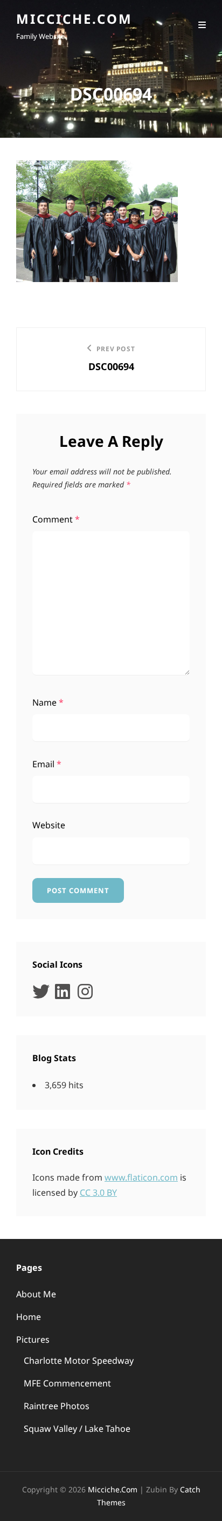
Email (46, 764)
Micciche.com (74, 19)
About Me (36, 1294)
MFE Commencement (67, 1383)
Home (28, 1317)
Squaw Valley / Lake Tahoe (77, 1429)
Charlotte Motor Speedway (79, 1360)
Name (48, 702)
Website (48, 825)
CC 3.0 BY (98, 1192)
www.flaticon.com (141, 1177)
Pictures (33, 1339)
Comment (56, 519)
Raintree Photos (56, 1406)
